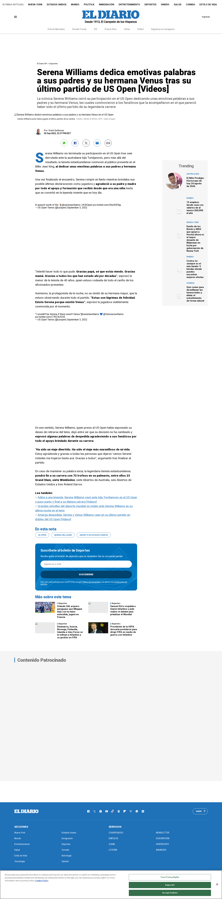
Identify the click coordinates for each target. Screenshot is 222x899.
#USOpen (87, 204)
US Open (42, 535)
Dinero (165, 4)
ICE (95, 29)
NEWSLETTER (162, 832)
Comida (190, 4)
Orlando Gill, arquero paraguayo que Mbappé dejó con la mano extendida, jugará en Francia (69, 611)
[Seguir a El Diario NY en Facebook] (88, 811)
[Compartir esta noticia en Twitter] (86, 143)
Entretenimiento (129, 4)
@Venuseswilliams (113, 314)
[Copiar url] (108, 143)
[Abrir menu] (15, 16)
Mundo (75, 4)
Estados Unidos (56, 4)
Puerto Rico (111, 29)
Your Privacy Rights (170, 877)
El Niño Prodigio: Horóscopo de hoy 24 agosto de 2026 (195, 182)
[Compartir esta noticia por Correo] (97, 143)
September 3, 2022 (77, 207)
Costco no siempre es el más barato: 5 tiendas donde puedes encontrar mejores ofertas (195, 269)
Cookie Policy (41, 881)
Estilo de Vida (208, 4)
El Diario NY (42, 63)
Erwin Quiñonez (56, 130)
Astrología (193, 174)
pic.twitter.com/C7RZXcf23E (50, 316)
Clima (127, 29)
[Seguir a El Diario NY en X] (95, 811)
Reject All (169, 885)
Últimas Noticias (13, 4)
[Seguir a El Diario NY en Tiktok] (113, 811)
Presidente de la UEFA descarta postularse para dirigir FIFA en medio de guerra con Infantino (123, 630)
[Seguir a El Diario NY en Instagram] (101, 811)
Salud (177, 4)
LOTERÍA (113, 850)
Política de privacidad (91, 582)
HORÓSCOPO (162, 844)
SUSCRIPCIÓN (162, 838)
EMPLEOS (113, 838)
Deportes (150, 4)
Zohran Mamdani (56, 29)
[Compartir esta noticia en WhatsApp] (64, 143)
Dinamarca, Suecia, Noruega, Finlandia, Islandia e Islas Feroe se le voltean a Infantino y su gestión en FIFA (70, 632)
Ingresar (206, 17)
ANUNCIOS (161, 850)
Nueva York (35, 4)
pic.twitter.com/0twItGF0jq (107, 204)
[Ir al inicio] (26, 811)
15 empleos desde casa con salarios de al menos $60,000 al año (195, 207)
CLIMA (112, 844)
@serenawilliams (71, 204)
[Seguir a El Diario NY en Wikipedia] (131, 811)
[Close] (217, 884)
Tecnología (19, 861)
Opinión (65, 861)
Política (89, 4)
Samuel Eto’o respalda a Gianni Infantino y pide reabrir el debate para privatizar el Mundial (123, 610)
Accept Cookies (169, 893)
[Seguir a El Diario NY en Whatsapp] (137, 811)
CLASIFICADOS (116, 832)
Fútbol (140, 29)
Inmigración (106, 4)
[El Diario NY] (111, 16)
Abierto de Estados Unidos (94, 535)
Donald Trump (79, 29)
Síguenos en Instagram (163, 29)
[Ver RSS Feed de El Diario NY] (143, 811)
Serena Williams (63, 535)
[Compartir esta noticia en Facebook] (75, 143)
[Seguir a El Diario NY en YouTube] (107, 811)
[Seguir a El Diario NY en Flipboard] (125, 811)
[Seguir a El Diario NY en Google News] (119, 811)
